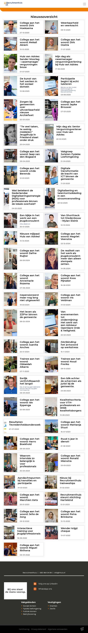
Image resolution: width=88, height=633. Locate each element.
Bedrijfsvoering (29, 614)
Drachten (53, 606)
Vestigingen (54, 602)
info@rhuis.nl (59, 573)
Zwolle (52, 609)
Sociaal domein (29, 606)
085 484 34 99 (45, 573)
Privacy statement (38, 629)
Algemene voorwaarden (57, 629)
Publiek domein (29, 611)
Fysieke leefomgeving (32, 609)
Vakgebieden (28, 602)
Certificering (24, 629)
